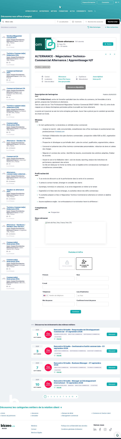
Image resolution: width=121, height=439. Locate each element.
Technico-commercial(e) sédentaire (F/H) (16, 106)
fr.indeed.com (59, 132)
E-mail (45, 283)
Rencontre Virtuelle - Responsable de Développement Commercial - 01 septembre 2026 (76, 331)
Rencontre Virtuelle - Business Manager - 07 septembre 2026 (77, 364)
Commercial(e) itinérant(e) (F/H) (13, 124)
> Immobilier (34, 415)
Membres (34, 426)
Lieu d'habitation (83, 292)
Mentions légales (36, 432)
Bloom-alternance (65, 41)
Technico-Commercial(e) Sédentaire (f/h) (16, 54)
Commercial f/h (12, 156)
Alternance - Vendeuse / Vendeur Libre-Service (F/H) (16, 225)
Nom (78, 275)
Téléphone (46, 292)
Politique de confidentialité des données (74, 426)
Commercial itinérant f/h (16, 88)
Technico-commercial (42, 67)
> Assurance (34, 413)
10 (72, 396)
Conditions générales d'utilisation (71, 429)
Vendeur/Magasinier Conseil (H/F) (14, 37)
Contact (33, 429)
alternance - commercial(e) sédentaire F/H (16, 173)
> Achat (2, 413)
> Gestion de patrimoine (7, 415)
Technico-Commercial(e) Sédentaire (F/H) (16, 208)
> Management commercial (69, 415)
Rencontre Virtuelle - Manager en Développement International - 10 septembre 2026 (75, 382)
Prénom (45, 275)
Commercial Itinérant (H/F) (14, 72)
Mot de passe (47, 300)
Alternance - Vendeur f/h (16, 141)
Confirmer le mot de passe (86, 300)
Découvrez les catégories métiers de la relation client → (31, 407)
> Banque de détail (67, 413)
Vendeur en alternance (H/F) (15, 190)
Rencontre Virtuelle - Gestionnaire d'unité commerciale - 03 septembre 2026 (79, 347)
